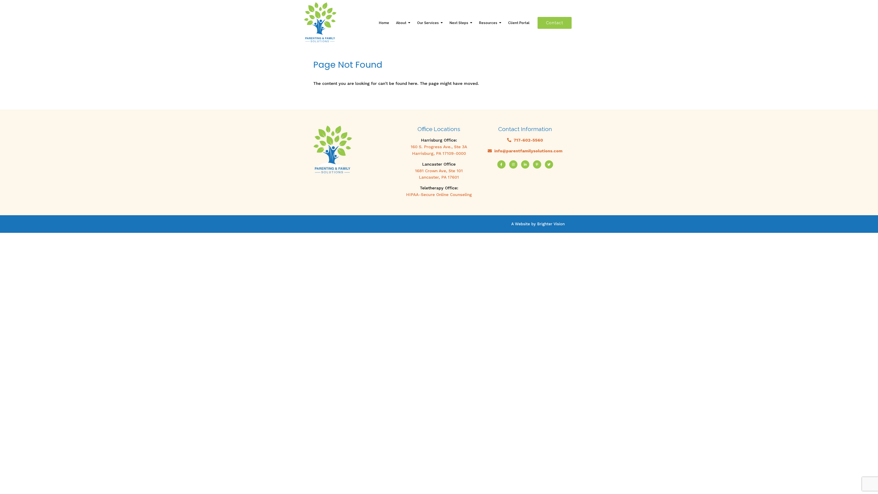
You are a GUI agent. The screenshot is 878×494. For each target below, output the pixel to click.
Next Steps (459, 23)
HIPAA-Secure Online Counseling (439, 194)
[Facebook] (501, 164)
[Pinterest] (537, 164)
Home (384, 23)
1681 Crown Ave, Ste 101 (439, 170)
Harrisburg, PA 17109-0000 (439, 153)
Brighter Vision (551, 224)
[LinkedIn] (525, 164)
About (401, 23)
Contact (554, 22)
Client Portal (519, 23)
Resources (488, 23)
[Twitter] (549, 164)
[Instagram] (513, 164)
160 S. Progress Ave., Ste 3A (439, 146)
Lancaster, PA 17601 (439, 177)
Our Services (428, 23)
